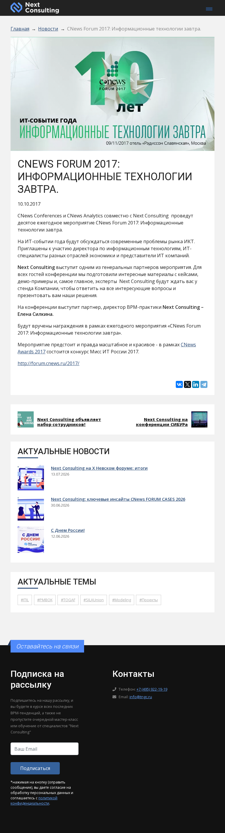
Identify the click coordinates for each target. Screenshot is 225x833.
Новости (48, 28)
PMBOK (46, 599)
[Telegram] (203, 384)
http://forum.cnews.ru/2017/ (48, 363)
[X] (187, 384)
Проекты (150, 599)
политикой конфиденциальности (34, 800)
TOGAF (69, 599)
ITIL (26, 599)
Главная (20, 28)
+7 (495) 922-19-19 (152, 689)
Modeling (123, 599)
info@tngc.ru (140, 696)
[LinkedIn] (195, 384)
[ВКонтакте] (179, 384)
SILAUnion (95, 599)
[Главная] (35, 7)
